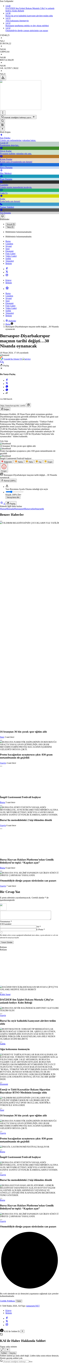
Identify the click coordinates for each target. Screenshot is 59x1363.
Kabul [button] (19, 1301)
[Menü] (3, 77)
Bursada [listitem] (10, 509)
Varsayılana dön (13, 497)
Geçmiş (12, 1353)
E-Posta (40, 929)
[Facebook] (6, 269)
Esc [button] (31, 1362)
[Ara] (2, 121)
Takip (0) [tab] (10, 227)
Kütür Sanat (5, 994)
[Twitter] (6, 272)
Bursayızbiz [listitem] (29, 509)
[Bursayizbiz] (20, 109)
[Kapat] (2, 129)
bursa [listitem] (3, 509)
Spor (2, 737)
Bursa (2, 802)
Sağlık (2, 1044)
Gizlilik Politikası (7, 1301)
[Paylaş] (6, 393)
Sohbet (4, 1353)
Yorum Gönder (6, 942)
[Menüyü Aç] (2, 112)
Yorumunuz (6, 921)
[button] (2, 125)
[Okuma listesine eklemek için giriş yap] (1, 521)
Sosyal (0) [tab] (11, 224)
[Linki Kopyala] (28, 405)
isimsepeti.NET (33, 1306)
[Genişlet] (2, 1350)
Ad (38, 926)
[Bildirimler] (2, 216)
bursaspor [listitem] (18, 509)
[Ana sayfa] (7, 289)
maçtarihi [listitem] (39, 509)
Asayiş (3, 763)
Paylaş (12, 504)
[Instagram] (6, 275)
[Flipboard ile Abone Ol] (26, 359)
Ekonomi (4, 1084)
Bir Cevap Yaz (10, 892)
